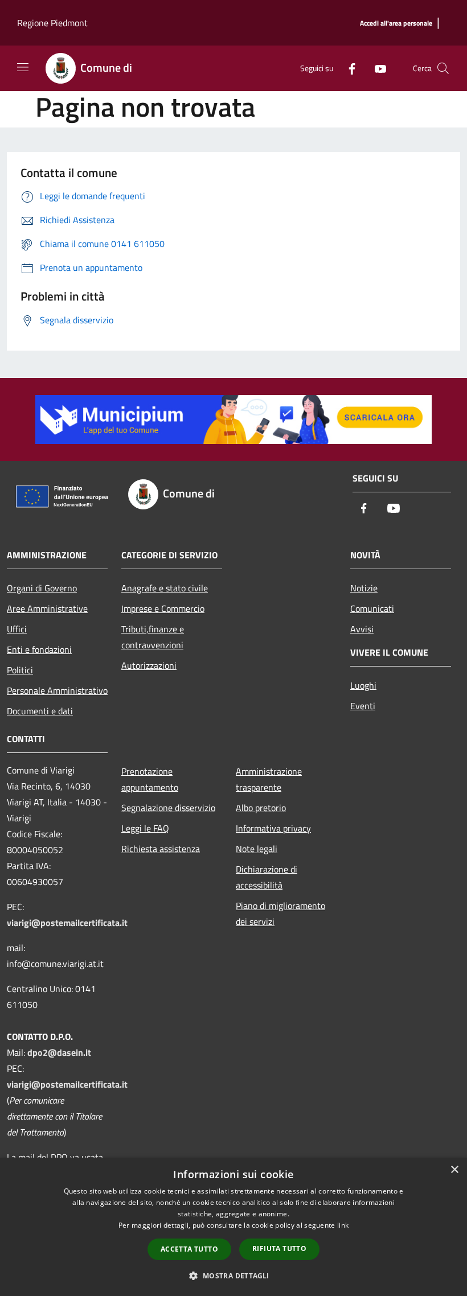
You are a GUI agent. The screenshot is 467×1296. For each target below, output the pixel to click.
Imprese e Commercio (162, 608)
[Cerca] (443, 68)
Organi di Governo (42, 588)
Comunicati (372, 608)
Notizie (364, 588)
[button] (233, 1275)
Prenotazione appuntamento (149, 779)
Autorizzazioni (149, 665)
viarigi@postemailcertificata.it (67, 922)
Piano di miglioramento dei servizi (280, 913)
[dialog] (233, 1227)
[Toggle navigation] (23, 67)
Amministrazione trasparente (269, 779)
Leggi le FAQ (145, 828)
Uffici (17, 629)
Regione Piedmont (52, 23)
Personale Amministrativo (57, 690)
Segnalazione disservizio (168, 807)
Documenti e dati (40, 711)
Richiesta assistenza (160, 848)
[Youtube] (375, 68)
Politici (20, 670)
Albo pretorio (261, 807)
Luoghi (363, 685)
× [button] (454, 1170)
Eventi (362, 706)
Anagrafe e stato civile (164, 588)
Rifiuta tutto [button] (279, 1248)
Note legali (256, 848)
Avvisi (362, 629)
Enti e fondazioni (39, 649)
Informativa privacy (273, 828)
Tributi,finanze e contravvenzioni (152, 637)
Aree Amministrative (47, 608)
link (343, 1225)
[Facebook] (347, 68)
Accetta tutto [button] (189, 1249)
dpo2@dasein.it (59, 1052)
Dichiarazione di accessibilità (266, 877)
